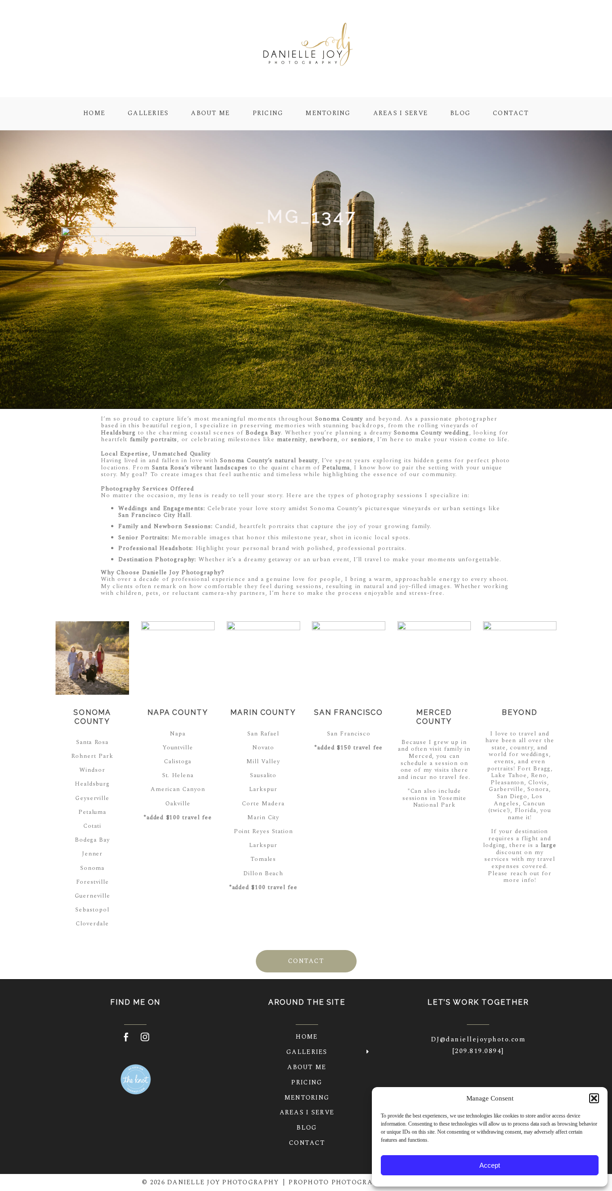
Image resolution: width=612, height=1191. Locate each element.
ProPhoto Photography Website (355, 1182)
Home (94, 113)
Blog (460, 113)
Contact (511, 113)
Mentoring (328, 113)
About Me (210, 113)
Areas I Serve (400, 113)
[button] (594, 1098)
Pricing (268, 113)
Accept (489, 1165)
